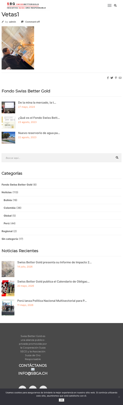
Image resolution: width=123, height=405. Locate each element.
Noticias (7, 192)
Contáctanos (33, 365)
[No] (119, 396)
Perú (7, 223)
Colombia (10, 207)
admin (12, 21)
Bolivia (8, 200)
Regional (7, 231)
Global (8, 215)
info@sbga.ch (33, 373)
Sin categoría (10, 238)
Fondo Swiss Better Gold (17, 184)
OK (61, 400)
